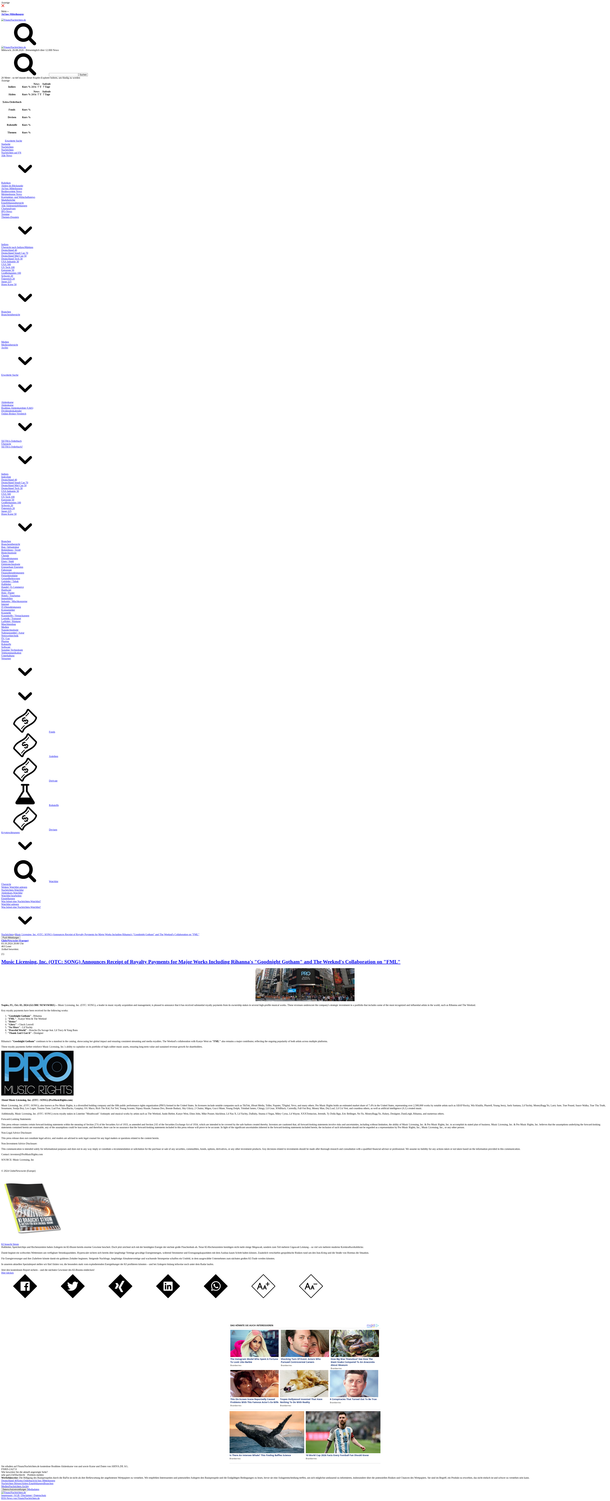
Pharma (5, 641)
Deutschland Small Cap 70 (14, 253)
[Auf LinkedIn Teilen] (168, 1297)
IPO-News (6, 211)
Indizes (4, 244)
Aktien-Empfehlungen (32, 1483)
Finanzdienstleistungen (12, 572)
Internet (5, 604)
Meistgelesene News (11, 194)
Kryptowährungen (10, 832)
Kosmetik (6, 612)
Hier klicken (7, 1272)
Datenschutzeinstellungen (14, 1489)
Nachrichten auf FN (11, 152)
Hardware (6, 590)
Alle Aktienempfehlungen (14, 205)
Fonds (52, 731)
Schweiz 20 (7, 276)
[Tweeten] (73, 1297)
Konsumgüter (8, 610)
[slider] (6, 952)
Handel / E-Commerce (12, 587)
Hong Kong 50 (9, 284)
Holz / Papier (7, 592)
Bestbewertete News (11, 191)
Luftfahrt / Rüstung (10, 621)
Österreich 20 (8, 278)
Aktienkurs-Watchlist (11, 892)
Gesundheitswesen (10, 578)
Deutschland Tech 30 (12, 258)
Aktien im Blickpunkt (12, 185)
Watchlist (53, 881)
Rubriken (6, 182)
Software (5, 647)
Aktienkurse (7, 402)
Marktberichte (8, 200)
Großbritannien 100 (11, 273)
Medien (5, 342)
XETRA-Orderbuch (11, 441)
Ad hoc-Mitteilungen (12, 14)
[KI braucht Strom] (31, 1241)
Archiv (4, 347)
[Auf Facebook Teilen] (25, 1297)
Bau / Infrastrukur (10, 547)
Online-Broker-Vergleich (13, 413)
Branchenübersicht (10, 314)
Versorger (6, 658)
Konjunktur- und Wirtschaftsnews (18, 197)
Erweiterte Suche (13, 140)
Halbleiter (6, 584)
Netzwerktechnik (9, 635)
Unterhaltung (7, 655)
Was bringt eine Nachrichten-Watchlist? (21, 901)
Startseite (5, 144)
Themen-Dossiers (10, 217)
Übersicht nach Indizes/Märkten (17, 247)
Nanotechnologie (9, 630)
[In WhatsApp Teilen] (216, 1297)
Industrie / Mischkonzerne (14, 601)
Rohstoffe (6, 644)
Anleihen (53, 756)
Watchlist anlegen (10, 904)
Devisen (53, 829)
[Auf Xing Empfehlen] (120, 1297)
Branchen (6, 311)
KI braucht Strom (10, 1244)
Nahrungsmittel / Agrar (12, 632)
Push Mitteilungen (11, 937)
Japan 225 (6, 281)
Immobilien (7, 598)
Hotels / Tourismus (10, 595)
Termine (5, 214)
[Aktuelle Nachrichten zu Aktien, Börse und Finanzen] (13, 20)
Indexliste (6, 477)
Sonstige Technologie (12, 650)
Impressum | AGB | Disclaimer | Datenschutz (23, 1495)
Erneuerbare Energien (12, 567)
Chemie (5, 555)
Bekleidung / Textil (10, 550)
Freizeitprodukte (9, 575)
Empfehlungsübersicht (12, 202)
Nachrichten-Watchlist (12, 890)
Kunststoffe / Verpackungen (15, 615)
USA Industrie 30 (10, 261)
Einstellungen (8, 898)
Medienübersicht (9, 344)
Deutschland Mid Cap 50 (14, 256)
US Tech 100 (8, 267)
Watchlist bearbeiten (11, 895)
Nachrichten (7, 147)
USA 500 (6, 264)
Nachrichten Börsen (11, 1483)
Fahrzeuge (6, 570)
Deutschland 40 (9, 250)
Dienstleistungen (9, 558)
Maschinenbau (8, 624)
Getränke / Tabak (10, 581)
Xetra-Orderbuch (25, 1480)
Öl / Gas (5, 638)
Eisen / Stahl (7, 561)
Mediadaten (33, 1489)
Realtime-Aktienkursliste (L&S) (17, 408)
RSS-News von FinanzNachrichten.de (20, 1498)
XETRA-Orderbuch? (12, 446)
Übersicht (6, 443)
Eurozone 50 (7, 270)
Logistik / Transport (11, 618)
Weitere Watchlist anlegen (14, 887)
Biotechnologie (9, 552)
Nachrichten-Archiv (19, 1486)
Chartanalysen (8, 208)
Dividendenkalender (11, 410)
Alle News (6, 155)
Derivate (53, 780)
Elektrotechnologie (10, 564)
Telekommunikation (11, 652)
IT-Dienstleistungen (11, 607)
